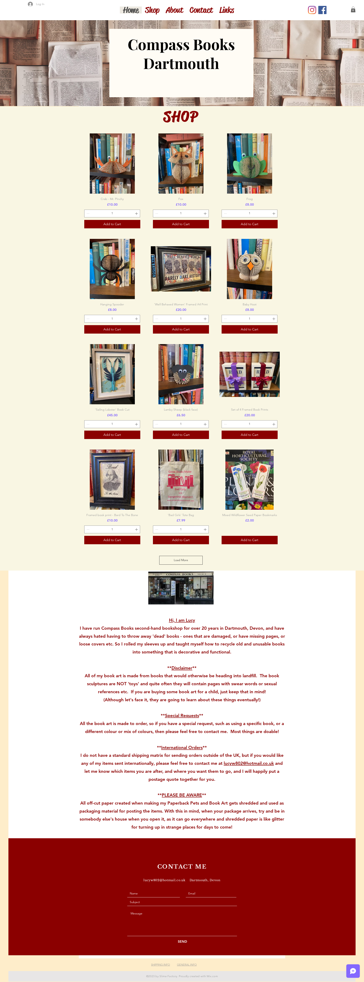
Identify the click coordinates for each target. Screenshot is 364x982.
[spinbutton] (112, 213)
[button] (353, 9)
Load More (181, 560)
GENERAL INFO (187, 964)
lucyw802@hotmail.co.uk (249, 763)
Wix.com (212, 976)
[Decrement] (87, 213)
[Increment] (136, 213)
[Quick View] (112, 163)
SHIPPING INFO (160, 964)
